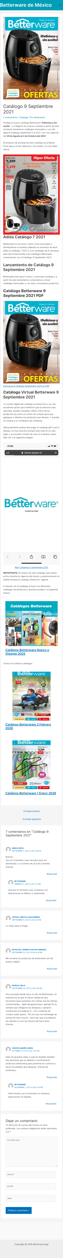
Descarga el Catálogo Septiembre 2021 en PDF (26, 386)
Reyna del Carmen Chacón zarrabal (29, 950)
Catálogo (23, 117)
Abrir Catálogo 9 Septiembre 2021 (31, 567)
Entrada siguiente (32, 819)
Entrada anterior (32, 811)
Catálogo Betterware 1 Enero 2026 (30, 793)
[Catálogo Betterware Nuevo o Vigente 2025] (31, 644)
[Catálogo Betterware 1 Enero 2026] (31, 787)
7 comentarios (10, 117)
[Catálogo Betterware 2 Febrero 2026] (31, 718)
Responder (52, 874)
